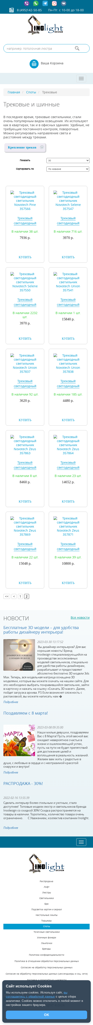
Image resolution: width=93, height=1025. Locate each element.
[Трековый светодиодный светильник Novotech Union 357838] (68, 363)
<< (7, 596)
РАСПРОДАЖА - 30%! (23, 783)
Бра (46, 903)
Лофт (46, 887)
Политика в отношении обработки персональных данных (46, 961)
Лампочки (46, 943)
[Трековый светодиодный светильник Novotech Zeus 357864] (68, 445)
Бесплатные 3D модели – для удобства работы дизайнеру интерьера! (41, 630)
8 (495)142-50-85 (29, 10)
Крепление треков (22, 147)
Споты (46, 926)
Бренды (46, 948)
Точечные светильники (47, 932)
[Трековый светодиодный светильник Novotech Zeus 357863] (25, 445)
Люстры (46, 892)
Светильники (46, 898)
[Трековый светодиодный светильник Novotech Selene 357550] (25, 282)
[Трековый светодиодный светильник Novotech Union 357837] (25, 363)
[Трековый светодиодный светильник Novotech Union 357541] (68, 282)
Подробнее (10, 702)
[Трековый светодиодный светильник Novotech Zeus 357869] (25, 526)
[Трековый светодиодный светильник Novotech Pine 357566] (25, 200)
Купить (25, 257)
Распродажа (46, 881)
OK (46, 1015)
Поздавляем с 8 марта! (25, 713)
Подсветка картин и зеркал (46, 909)
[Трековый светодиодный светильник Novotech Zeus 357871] (68, 526)
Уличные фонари (46, 937)
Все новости (80, 617)
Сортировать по (25, 168)
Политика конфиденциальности (46, 954)
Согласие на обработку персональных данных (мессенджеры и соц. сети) (47, 973)
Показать (25, 160)
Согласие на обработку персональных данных (46, 967)
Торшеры (46, 920)
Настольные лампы (47, 915)
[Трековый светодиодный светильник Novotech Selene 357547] (68, 200)
